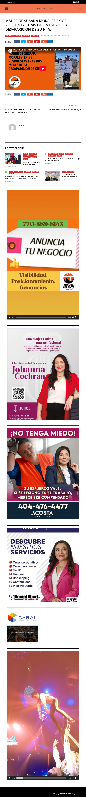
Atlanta (18, 36)
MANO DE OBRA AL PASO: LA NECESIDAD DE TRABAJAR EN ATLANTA (32, 164)
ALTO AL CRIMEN (10, 36)
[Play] (10, 317)
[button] (43, 255)
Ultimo (25, 159)
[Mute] (73, 317)
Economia (26, 155)
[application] (43, 254)
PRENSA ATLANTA (65, 794)
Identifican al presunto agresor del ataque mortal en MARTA (63, 160)
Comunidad (26, 36)
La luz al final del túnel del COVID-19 (69, 176)
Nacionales (35, 36)
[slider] (41, 317)
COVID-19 (71, 171)
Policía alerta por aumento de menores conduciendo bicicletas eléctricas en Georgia (21, 178)
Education (27, 171)
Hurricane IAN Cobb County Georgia (64, 109)
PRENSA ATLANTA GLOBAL (44, 8)
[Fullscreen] (76, 317)
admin (44, 36)
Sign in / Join (11, 2)
